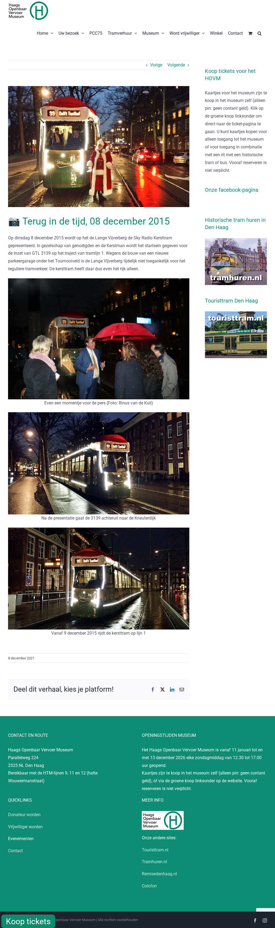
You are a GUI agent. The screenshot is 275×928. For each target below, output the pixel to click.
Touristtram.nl (155, 849)
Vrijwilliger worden (25, 826)
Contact (15, 850)
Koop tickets (28, 921)
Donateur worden (24, 814)
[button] (260, 33)
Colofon (149, 885)
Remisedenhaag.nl (159, 873)
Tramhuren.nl (154, 861)
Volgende (176, 64)
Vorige (156, 64)
